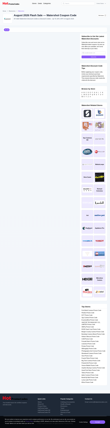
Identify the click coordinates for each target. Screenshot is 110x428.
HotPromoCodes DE (44, 410)
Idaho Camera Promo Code (90, 375)
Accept (97, 422)
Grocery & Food (65, 412)
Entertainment (64, 410)
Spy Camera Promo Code (89, 317)
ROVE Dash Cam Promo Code (91, 329)
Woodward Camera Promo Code (91, 353)
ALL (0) (7, 29)
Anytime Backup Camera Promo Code (93, 368)
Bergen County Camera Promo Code (93, 331)
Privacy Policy (42, 406)
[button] (101, 3)
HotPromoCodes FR (44, 412)
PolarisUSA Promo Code (89, 363)
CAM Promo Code (87, 339)
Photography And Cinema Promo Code (93, 351)
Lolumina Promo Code (88, 343)
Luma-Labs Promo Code (89, 380)
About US (41, 404)
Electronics (12, 11)
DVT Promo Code (87, 315)
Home (4, 11)
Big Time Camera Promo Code (91, 360)
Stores (34, 3)
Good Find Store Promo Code (91, 370)
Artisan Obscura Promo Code (90, 336)
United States (100, 3)
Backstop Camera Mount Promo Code (93, 334)
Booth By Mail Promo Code (90, 377)
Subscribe (93, 57)
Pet (61, 414)
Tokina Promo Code (88, 372)
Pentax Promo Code (88, 346)
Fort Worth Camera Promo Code (91, 310)
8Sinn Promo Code (87, 382)
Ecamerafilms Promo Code (90, 320)
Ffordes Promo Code (88, 312)
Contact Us (88, 399)
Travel (62, 408)
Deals (40, 3)
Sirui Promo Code (87, 356)
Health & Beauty (65, 404)
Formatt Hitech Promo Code (90, 341)
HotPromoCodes (43, 408)
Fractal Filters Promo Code (90, 358)
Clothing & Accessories (67, 402)
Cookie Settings (83, 422)
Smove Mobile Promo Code (90, 365)
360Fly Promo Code (88, 327)
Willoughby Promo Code (89, 348)
